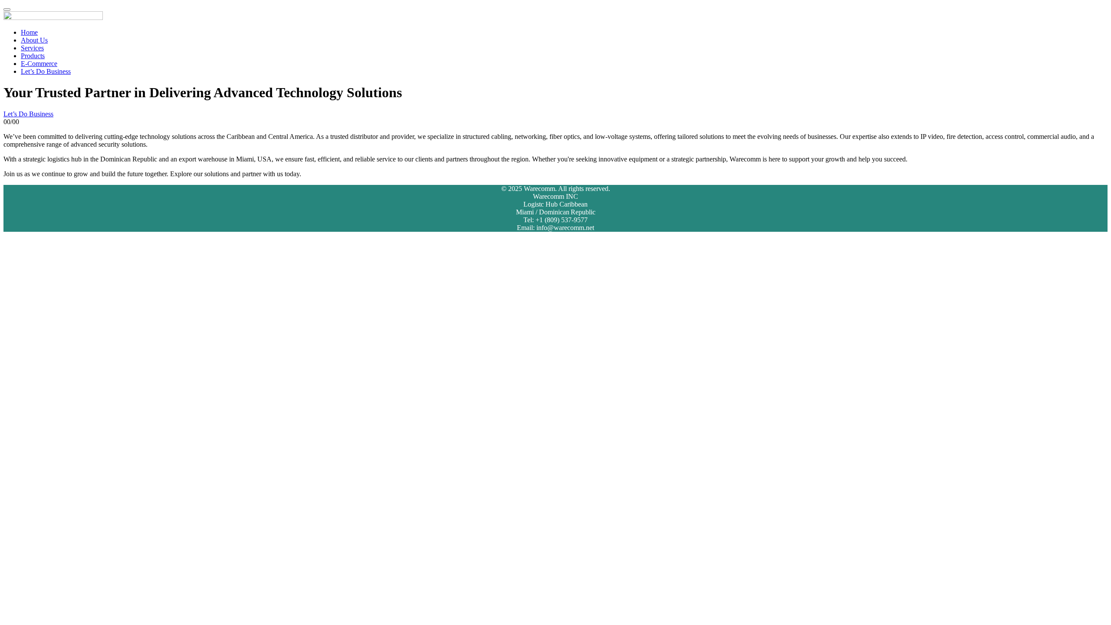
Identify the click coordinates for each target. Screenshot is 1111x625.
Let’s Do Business (46, 71)
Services (32, 48)
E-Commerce (39, 63)
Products (33, 55)
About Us (34, 40)
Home (29, 32)
